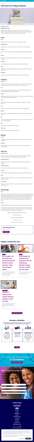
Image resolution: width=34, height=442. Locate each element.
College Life (3, 3)
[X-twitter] (16, 427)
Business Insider (10, 199)
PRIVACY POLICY (17, 422)
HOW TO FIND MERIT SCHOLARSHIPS (17, 222)
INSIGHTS (17, 415)
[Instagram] (18, 427)
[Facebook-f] (14, 427)
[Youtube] (20, 427)
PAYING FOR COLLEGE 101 (17, 219)
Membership (17, 413)
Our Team (17, 419)
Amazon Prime (16, 183)
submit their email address (21, 119)
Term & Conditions (17, 424)
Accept (28, 438)
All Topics (17, 410)
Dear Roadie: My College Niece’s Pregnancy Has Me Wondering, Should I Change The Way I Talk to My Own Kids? (25, 262)
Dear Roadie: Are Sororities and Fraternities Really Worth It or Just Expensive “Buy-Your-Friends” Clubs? (8, 262)
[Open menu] (32, 0)
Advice (4, 254)
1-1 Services (17, 418)
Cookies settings (21, 438)
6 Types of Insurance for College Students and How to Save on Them (8, 296)
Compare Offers (17, 416)
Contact (17, 421)
